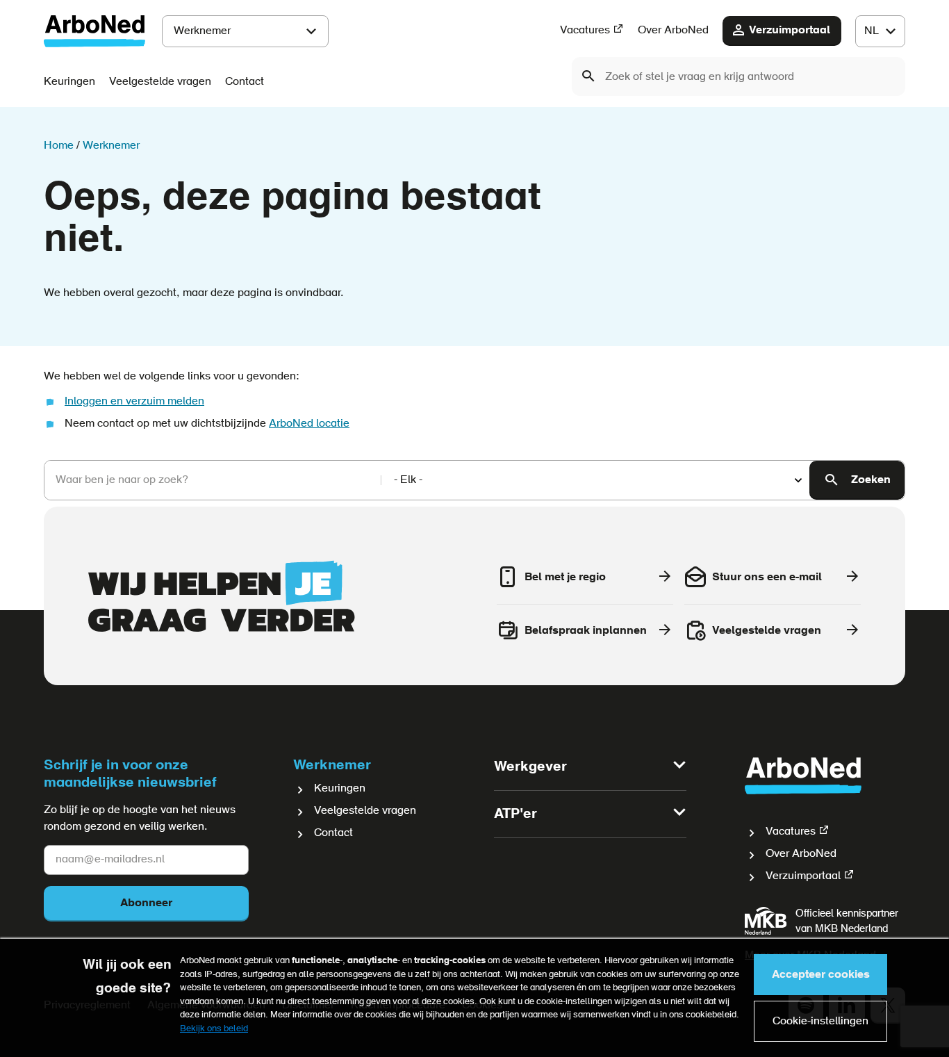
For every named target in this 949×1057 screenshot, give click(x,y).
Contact (244, 82)
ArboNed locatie (309, 423)
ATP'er (515, 814)
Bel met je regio (565, 577)
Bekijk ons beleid (214, 1028)
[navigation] (880, 31)
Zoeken (871, 480)
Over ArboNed (673, 30)
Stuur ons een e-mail (767, 577)
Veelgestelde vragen (160, 82)
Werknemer (202, 31)
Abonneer (146, 903)
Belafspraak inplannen (586, 631)
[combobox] (738, 76)
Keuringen (69, 82)
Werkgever (530, 767)
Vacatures (585, 30)
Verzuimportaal (789, 30)
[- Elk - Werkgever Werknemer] (596, 480)
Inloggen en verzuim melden (134, 401)
